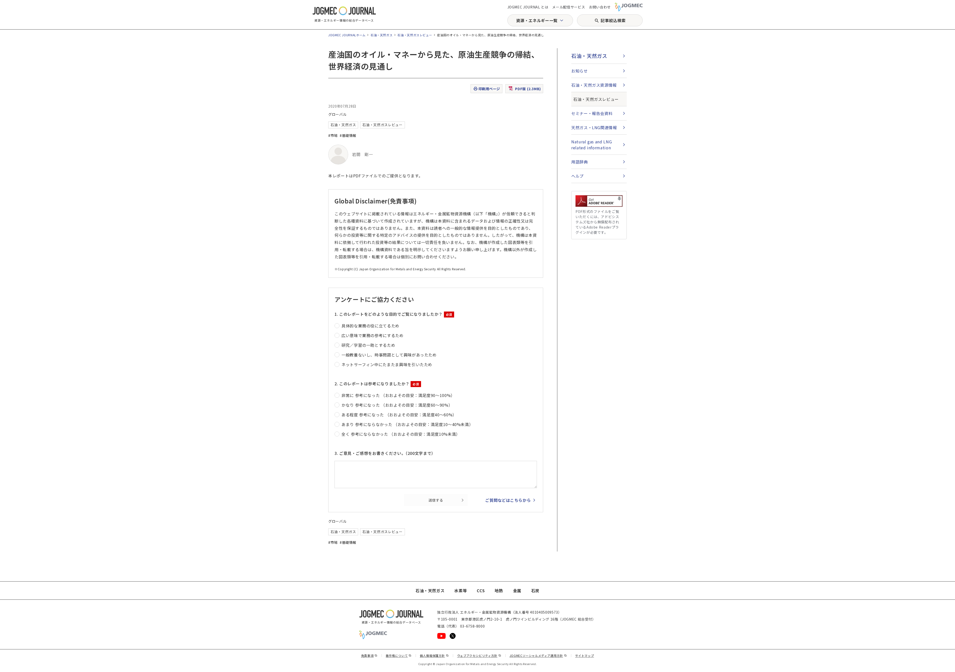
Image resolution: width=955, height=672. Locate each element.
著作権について (399, 655)
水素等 (460, 590)
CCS (481, 590)
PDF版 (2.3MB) (528, 88)
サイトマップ (584, 655)
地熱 (499, 590)
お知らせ (579, 71)
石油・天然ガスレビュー (414, 35)
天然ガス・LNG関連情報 (594, 127)
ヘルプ (577, 176)
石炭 (535, 590)
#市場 (333, 135)
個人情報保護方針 (434, 655)
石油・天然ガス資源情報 (594, 85)
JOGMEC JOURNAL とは (527, 6)
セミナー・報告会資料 (592, 113)
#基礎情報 (348, 135)
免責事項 (369, 655)
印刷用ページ (489, 88)
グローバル (337, 114)
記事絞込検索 (613, 20)
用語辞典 (579, 162)
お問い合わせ (600, 6)
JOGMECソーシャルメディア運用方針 (538, 655)
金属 (517, 590)
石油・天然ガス (381, 35)
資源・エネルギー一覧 (536, 20)
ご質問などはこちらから (508, 500)
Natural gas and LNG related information (591, 145)
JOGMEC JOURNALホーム (347, 35)
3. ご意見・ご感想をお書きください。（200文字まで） (384, 453)
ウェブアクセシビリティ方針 (479, 655)
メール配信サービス (568, 6)
